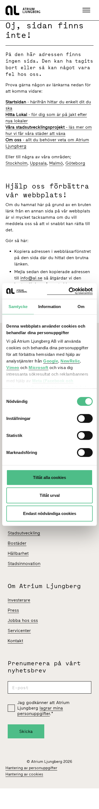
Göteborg (75, 163)
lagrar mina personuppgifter (40, 710)
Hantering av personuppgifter (31, 768)
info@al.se (31, 278)
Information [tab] (49, 306)
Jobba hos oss (23, 620)
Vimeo (12, 367)
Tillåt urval (50, 495)
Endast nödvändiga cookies (49, 513)
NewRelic (70, 361)
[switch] (85, 418)
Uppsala (38, 163)
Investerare (19, 600)
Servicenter (19, 630)
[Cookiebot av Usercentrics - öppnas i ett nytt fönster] (70, 291)
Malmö (56, 163)
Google (50, 361)
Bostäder (17, 543)
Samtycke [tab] (18, 306)
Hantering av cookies (24, 774)
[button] (87, 10)
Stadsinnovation (24, 563)
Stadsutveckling (24, 533)
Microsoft (38, 367)
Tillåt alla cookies (49, 477)
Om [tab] (81, 306)
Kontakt (15, 640)
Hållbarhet (18, 553)
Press (13, 610)
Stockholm (17, 163)
